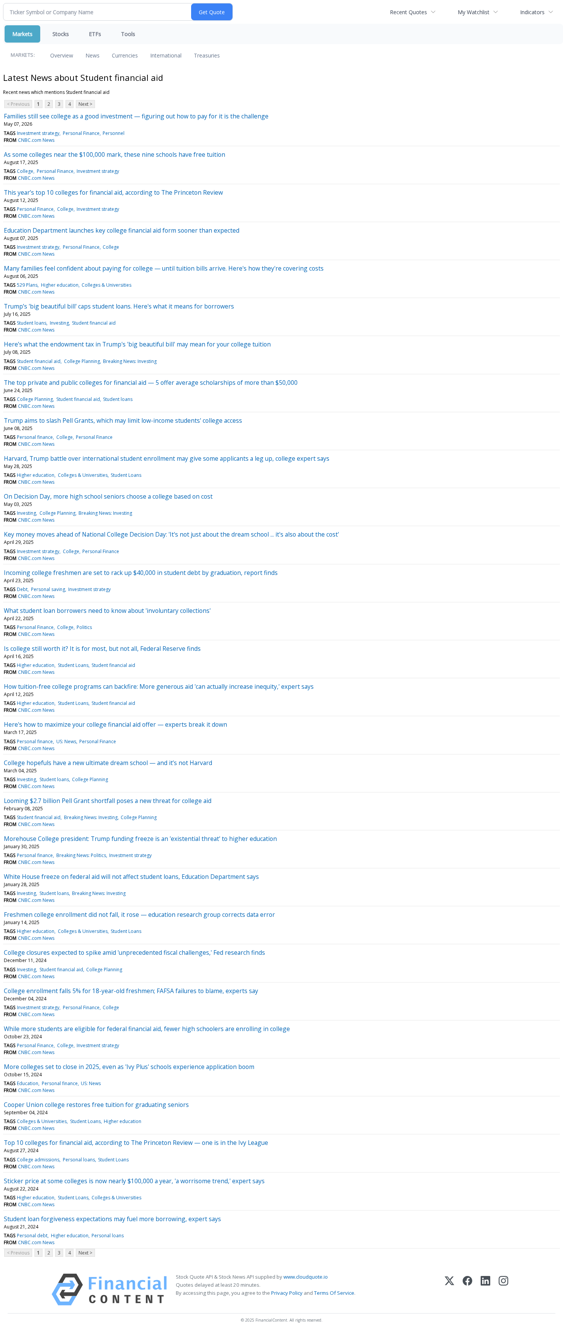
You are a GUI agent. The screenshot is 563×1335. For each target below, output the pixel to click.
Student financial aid (94, 323)
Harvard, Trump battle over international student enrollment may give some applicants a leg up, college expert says (166, 458)
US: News (66, 741)
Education (27, 1083)
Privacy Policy (287, 1292)
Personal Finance (81, 133)
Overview (61, 55)
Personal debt (32, 1235)
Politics (84, 627)
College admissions (38, 1159)
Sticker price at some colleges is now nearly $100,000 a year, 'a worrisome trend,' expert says (134, 1181)
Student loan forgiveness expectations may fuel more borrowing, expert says (112, 1219)
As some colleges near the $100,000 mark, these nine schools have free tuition (114, 154)
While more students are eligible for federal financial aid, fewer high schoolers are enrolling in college (147, 1029)
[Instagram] (503, 1289)
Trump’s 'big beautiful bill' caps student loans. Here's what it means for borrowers (119, 306)
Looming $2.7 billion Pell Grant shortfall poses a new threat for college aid (107, 800)
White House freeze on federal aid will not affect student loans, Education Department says (131, 876)
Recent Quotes (408, 12)
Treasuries (207, 55)
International (166, 55)
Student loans (31, 323)
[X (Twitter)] (449, 1289)
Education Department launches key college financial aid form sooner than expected (121, 230)
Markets (22, 34)
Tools (128, 34)
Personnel (113, 133)
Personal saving (48, 589)
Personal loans (79, 1159)
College (25, 171)
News (92, 55)
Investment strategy (38, 133)
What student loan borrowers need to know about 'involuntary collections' (107, 610)
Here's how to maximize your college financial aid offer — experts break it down (115, 724)
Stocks (60, 34)
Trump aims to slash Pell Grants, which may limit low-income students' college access (123, 420)
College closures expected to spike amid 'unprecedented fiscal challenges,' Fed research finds (134, 952)
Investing (59, 323)
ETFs (95, 34)
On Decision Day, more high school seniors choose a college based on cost (108, 496)
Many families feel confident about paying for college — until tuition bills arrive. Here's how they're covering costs (164, 268)
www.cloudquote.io (305, 1276)
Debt (22, 589)
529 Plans (27, 285)
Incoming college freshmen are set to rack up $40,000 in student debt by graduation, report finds (141, 572)
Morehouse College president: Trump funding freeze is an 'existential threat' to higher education (140, 838)
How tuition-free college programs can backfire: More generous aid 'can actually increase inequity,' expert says (159, 686)
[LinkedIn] (485, 1289)
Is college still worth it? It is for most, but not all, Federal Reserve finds (102, 648)
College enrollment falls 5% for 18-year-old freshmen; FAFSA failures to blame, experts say (131, 991)
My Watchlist (473, 12)
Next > (85, 104)
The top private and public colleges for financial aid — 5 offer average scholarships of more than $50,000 (151, 382)
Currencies (125, 55)
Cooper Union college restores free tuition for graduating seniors (96, 1104)
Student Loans (126, 475)
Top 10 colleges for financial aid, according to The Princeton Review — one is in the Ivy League (136, 1142)
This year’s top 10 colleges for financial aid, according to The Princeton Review (113, 192)
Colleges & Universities (106, 285)
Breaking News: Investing (130, 361)
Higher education (60, 285)
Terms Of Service (334, 1292)
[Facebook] (467, 1289)
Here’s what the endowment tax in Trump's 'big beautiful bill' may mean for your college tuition (137, 344)
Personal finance (35, 437)
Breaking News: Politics (81, 855)
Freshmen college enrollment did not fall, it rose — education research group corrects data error (139, 914)
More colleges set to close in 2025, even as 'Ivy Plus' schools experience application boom (129, 1066)
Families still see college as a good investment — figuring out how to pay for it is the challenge (136, 116)
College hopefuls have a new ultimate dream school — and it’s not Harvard (108, 763)
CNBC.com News (36, 140)
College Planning (82, 361)
